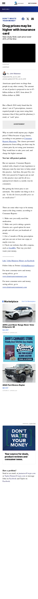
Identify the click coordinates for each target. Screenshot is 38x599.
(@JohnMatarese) (27, 265)
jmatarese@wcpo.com (27, 473)
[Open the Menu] (3, 3)
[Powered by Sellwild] (32, 423)
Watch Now (32, 3)
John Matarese (15, 74)
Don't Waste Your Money (9, 19)
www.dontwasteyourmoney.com (15, 276)
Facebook (12, 478)
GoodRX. (12, 248)
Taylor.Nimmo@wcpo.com (15, 476)
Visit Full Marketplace (28, 301)
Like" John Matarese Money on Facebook (18, 260)
